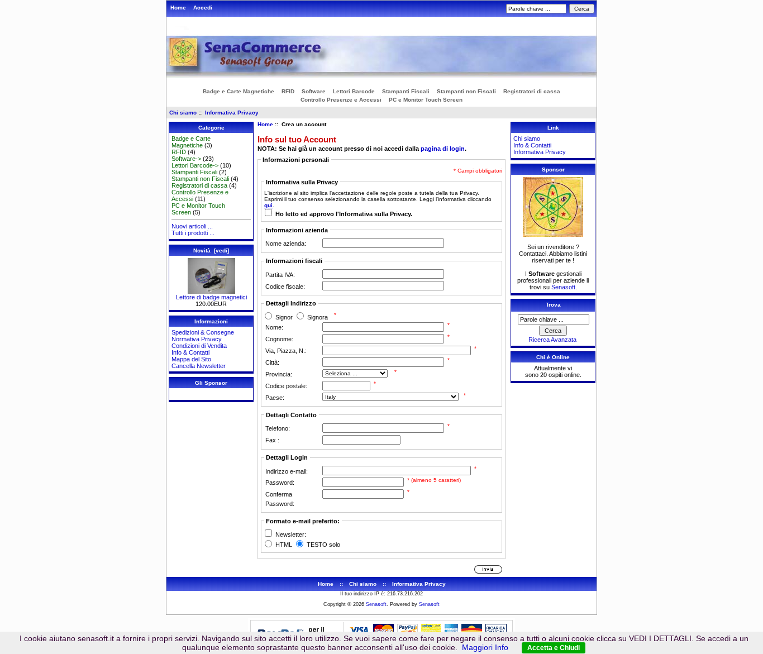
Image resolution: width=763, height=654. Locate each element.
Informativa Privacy (232, 112)
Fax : (272, 440)
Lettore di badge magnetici (211, 297)
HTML (283, 545)
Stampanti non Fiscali (466, 91)
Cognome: (279, 339)
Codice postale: (286, 386)
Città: (272, 362)
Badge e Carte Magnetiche (238, 91)
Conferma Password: (279, 499)
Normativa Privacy (196, 339)
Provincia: (278, 374)
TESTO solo (323, 545)
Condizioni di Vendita (199, 345)
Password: (279, 482)
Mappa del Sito (191, 359)
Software (314, 91)
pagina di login (443, 148)
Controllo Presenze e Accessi (341, 100)
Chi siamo (183, 112)
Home (178, 7)
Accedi (202, 7)
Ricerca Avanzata (552, 339)
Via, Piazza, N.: (286, 350)
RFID (288, 91)
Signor (284, 317)
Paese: (274, 397)
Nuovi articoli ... (192, 226)
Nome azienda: (285, 243)
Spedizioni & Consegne (202, 332)
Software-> (186, 158)
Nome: (274, 327)
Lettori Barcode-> (194, 165)
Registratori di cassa (531, 91)
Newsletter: (290, 534)
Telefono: (277, 428)
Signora (317, 317)
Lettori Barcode (354, 91)
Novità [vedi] (211, 250)
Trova (553, 305)
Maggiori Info (485, 647)
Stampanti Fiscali (406, 91)
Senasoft (563, 287)
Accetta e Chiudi (553, 648)
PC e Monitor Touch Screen (425, 100)
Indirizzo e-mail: (286, 471)
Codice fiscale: (285, 286)
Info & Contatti (190, 352)
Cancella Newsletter (198, 365)
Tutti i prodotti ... (192, 233)
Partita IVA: (280, 274)
